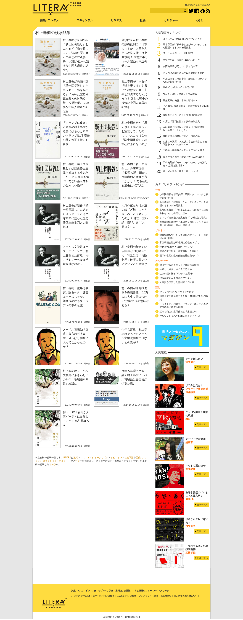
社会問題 (129, 457)
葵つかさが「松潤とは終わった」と (181, 59)
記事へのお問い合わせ (103, 596)
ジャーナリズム (100, 457)
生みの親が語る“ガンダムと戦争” (176, 273)
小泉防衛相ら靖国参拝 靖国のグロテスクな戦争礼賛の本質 (184, 196)
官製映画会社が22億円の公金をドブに (179, 242)
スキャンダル (50, 461)
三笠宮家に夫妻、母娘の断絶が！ (180, 100)
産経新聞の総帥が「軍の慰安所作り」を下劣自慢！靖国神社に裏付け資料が (184, 224)
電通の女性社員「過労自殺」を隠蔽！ (179, 251)
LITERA (67, 457)
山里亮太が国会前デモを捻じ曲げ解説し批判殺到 (184, 298)
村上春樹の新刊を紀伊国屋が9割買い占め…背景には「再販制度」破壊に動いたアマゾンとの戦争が (134, 255)
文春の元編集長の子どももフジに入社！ (184, 150)
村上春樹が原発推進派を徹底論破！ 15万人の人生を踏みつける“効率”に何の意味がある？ (135, 297)
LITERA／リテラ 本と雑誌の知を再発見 (57, 8)
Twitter (191, 11)
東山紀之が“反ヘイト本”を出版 (178, 87)
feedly (202, 11)
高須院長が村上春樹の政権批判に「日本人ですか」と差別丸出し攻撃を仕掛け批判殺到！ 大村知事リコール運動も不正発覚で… (135, 53)
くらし (199, 21)
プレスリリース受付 (148, 596)
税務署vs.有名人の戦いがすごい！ (177, 246)
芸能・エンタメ (49, 21)
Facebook (196, 11)
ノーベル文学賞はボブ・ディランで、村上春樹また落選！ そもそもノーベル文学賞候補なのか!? (76, 255)
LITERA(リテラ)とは (80, 596)
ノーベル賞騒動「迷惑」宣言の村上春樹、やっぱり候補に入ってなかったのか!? (75, 338)
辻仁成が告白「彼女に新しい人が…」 (182, 171)
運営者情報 (166, 596)
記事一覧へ (202, 367)
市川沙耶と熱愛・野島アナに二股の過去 (184, 156)
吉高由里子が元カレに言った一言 (180, 66)
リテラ (52, 464)
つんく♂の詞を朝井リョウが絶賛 (180, 94)
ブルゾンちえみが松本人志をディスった (180, 316)
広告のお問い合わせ (126, 596)
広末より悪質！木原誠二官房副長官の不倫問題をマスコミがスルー (185, 143)
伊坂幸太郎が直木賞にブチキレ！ (177, 278)
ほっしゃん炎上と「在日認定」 (179, 53)
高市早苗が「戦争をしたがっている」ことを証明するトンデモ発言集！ (185, 46)
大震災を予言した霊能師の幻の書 (177, 282)
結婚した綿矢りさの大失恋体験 (176, 269)
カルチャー (65, 461)
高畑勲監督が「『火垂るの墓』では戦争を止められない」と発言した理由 (184, 211)
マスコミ (85, 457)
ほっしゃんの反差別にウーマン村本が (182, 38)
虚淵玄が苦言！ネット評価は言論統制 (182, 115)
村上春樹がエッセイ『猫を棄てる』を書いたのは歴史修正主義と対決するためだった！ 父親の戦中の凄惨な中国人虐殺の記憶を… (135, 94)
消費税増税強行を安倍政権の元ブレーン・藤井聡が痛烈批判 (184, 237)
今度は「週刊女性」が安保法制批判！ (182, 121)
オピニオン (116, 457)
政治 (75, 457)
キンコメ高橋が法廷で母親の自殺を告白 (184, 73)
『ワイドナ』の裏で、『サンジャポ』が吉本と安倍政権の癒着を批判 (184, 306)
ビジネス (116, 21)
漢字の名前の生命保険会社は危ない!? (179, 255)
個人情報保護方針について (187, 596)
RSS (208, 10)
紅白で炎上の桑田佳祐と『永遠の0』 (182, 136)
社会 (77, 461)
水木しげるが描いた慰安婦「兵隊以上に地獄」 (184, 217)
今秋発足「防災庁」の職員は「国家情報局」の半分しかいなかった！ (184, 129)
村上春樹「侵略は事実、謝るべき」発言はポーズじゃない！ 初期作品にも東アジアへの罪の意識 (75, 297)
